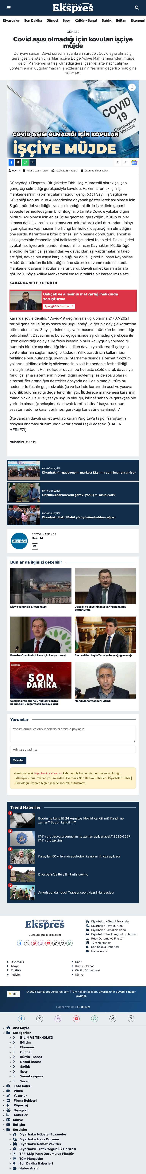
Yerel (24, 1081)
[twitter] (39, 1018)
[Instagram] (41, 943)
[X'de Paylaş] (18, 162)
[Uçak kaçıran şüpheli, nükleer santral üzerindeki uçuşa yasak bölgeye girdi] (40, 680)
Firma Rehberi (25, 1100)
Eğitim (121, 20)
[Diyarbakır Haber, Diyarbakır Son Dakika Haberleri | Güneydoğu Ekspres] (72, 8)
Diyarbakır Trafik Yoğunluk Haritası (114, 934)
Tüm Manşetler (101, 942)
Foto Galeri (22, 1086)
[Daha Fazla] (32, 162)
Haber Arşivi (99, 951)
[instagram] (58, 1018)
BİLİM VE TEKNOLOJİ (36, 1037)
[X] (27, 943)
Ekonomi (138, 20)
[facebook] (21, 1018)
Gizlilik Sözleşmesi (87, 970)
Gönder (18, 760)
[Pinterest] (34, 943)
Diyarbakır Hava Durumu (107, 926)
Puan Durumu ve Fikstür (107, 938)
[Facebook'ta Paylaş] (11, 162)
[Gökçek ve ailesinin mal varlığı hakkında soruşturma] (105, 586)
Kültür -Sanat (30, 1057)
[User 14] (19, 540)
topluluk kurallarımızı (48, 773)
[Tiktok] (55, 943)
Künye (79, 974)
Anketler (20, 1115)
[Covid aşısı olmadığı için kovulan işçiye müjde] (73, 119)
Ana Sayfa (21, 1028)
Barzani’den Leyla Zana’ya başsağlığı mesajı (103, 655)
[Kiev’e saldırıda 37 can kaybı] (40, 586)
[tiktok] (113, 1018)
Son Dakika (33, 20)
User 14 (16, 170)
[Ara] (137, 7)
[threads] (131, 1018)
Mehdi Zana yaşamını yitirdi (93, 701)
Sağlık (106, 20)
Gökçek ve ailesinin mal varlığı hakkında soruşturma (100, 608)
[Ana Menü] (9, 7)
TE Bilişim (83, 1007)
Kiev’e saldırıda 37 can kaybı (28, 606)
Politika (16, 970)
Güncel (52, 20)
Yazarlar (20, 1095)
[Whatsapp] (69, 943)
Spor (66, 20)
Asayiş (15, 966)
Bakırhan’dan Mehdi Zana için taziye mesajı (38, 655)
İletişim (16, 974)
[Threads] (62, 943)
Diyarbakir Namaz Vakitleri (108, 930)
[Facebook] (20, 943)
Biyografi (20, 1110)
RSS (15, 994)
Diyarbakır (11, 20)
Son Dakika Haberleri (105, 947)
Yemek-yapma (31, 1076)
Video (18, 1091)
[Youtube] (48, 943)
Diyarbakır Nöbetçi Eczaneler (110, 921)
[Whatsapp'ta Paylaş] (25, 162)
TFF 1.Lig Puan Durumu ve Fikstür (46, 1154)
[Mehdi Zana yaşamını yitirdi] (105, 680)
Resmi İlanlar (30, 1062)
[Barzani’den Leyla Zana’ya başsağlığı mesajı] (105, 634)
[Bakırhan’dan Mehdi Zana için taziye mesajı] (40, 634)
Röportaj (20, 1105)
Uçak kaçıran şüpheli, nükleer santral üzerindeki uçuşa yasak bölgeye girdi (34, 702)
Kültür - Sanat (86, 20)
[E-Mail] (35, 546)
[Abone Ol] (134, 162)
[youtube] (76, 1018)
